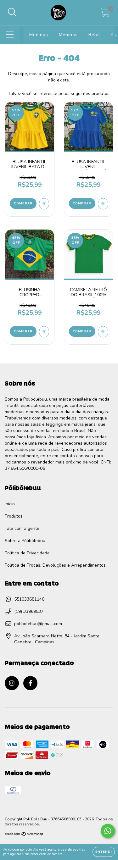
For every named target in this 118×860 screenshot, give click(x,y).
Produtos (14, 516)
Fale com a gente (22, 528)
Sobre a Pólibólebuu (25, 541)
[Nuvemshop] (24, 834)
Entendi (103, 852)
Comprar (23, 203)
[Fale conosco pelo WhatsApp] (108, 831)
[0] (105, 14)
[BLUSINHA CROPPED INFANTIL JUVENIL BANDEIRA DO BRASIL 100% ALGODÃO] (44, 331)
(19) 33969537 (28, 611)
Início (10, 504)
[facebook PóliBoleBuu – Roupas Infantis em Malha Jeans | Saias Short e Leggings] (30, 683)
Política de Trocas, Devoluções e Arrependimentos (55, 565)
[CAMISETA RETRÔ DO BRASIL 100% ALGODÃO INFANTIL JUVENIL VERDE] (103, 331)
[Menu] (10, 34)
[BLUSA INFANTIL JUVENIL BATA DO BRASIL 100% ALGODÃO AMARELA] (44, 203)
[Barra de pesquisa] (12, 12)
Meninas (38, 35)
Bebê (94, 35)
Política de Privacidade (27, 553)
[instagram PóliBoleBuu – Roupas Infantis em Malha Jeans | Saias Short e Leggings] (12, 683)
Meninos (68, 35)
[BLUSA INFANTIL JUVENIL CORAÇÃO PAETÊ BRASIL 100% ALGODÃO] (103, 203)
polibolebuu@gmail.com (38, 624)
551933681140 (29, 599)
